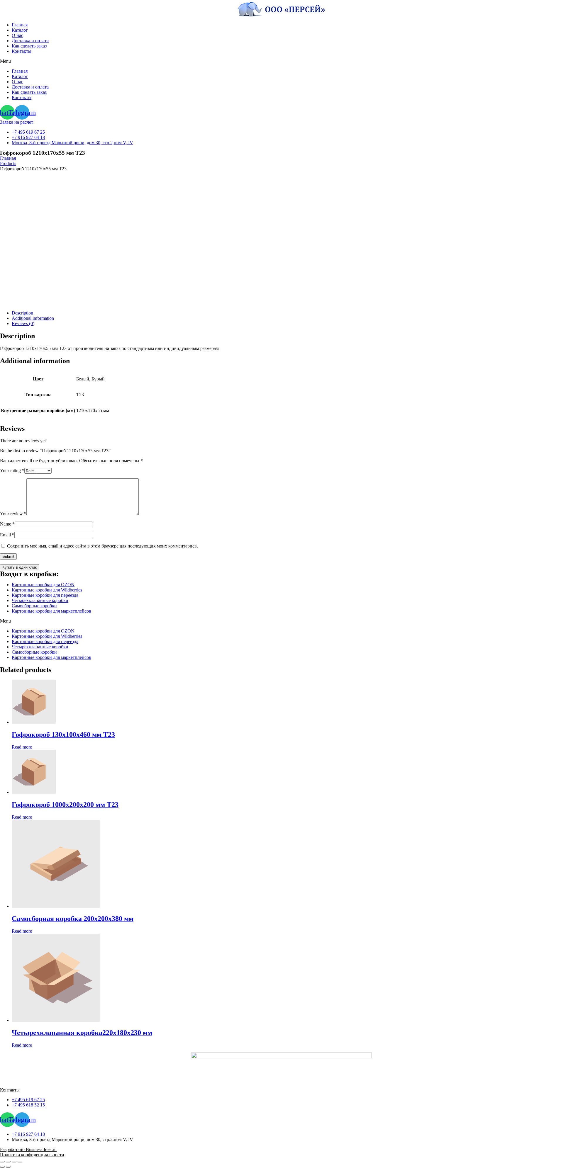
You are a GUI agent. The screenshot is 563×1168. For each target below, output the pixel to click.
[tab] (287, 313)
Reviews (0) (23, 323)
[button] (281, 61)
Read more (22, 746)
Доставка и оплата (30, 40)
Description (22, 312)
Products (8, 163)
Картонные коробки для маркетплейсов (51, 610)
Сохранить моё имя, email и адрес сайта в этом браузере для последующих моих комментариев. (102, 545)
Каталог (20, 30)
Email (7, 534)
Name (7, 523)
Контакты (21, 51)
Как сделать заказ (29, 45)
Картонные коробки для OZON (43, 584)
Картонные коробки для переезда (45, 595)
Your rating (12, 470)
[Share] (8, 1161)
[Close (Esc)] (2, 1161)
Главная (20, 24)
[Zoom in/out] (20, 1161)
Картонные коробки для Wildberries (47, 589)
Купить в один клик (19, 567)
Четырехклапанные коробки (40, 600)
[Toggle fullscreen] (14, 1161)
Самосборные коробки (34, 605)
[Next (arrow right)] (8, 1167)
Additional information (33, 318)
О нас (17, 35)
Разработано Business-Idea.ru (28, 1149)
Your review (13, 513)
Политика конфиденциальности (32, 1154)
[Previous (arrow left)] (2, 1167)
